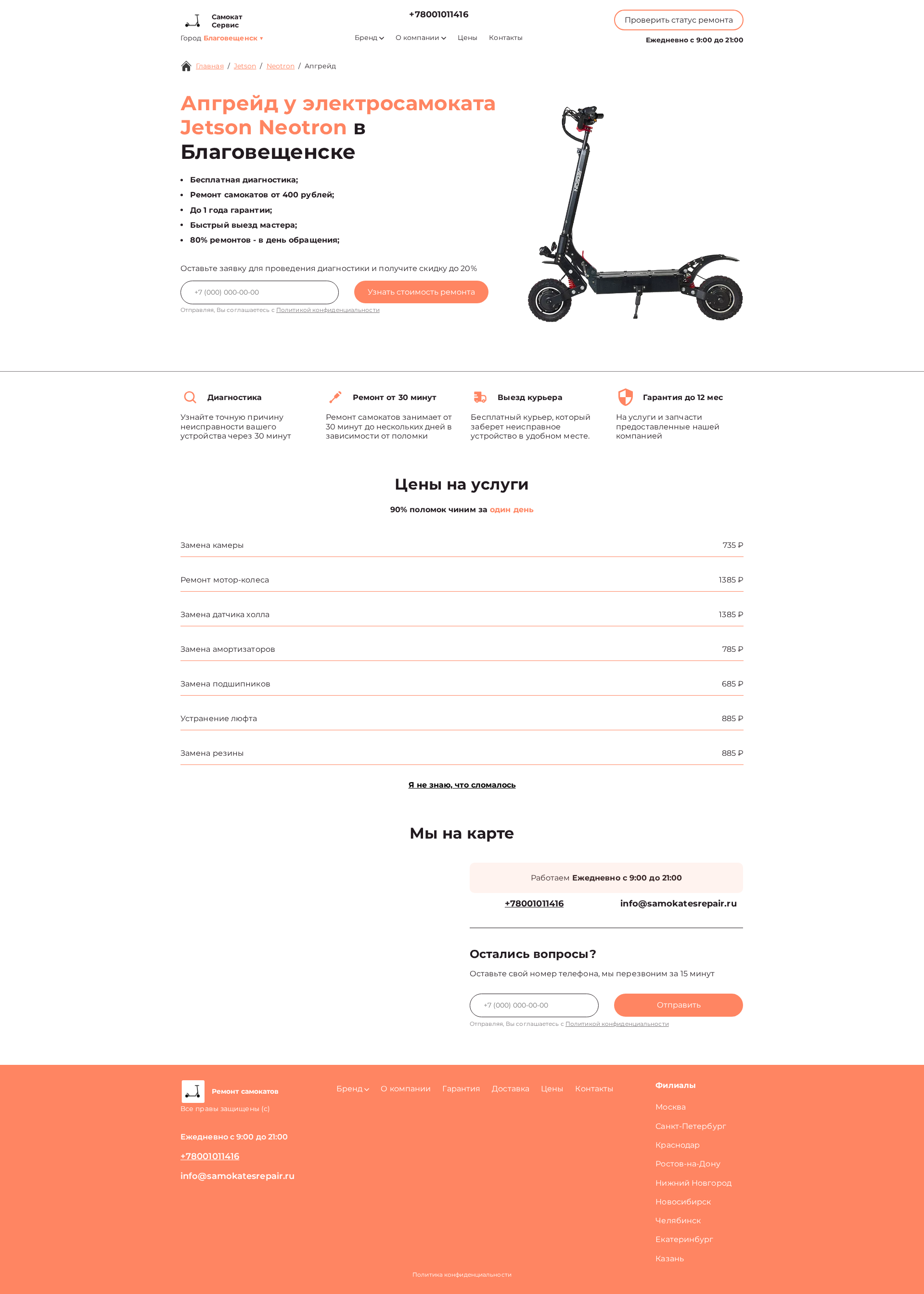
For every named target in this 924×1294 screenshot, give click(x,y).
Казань (669, 1258)
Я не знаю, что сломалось (462, 784)
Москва (670, 1107)
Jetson (245, 66)
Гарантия (461, 1088)
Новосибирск (683, 1201)
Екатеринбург (684, 1239)
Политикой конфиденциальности (328, 309)
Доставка (510, 1088)
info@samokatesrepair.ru (678, 904)
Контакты (506, 38)
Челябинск (678, 1220)
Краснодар (677, 1145)
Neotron (281, 66)
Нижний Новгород (693, 1183)
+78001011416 (438, 15)
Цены (467, 38)
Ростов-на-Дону (687, 1163)
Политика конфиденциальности (462, 1274)
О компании (417, 38)
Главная (210, 66)
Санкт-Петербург (690, 1126)
